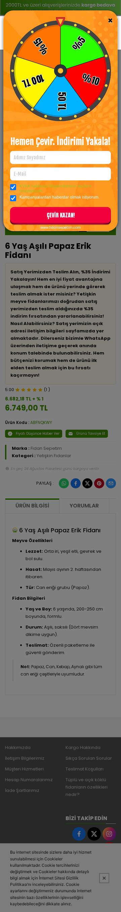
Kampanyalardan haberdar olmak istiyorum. (59, 197)
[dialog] (60, 456)
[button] (60, 216)
